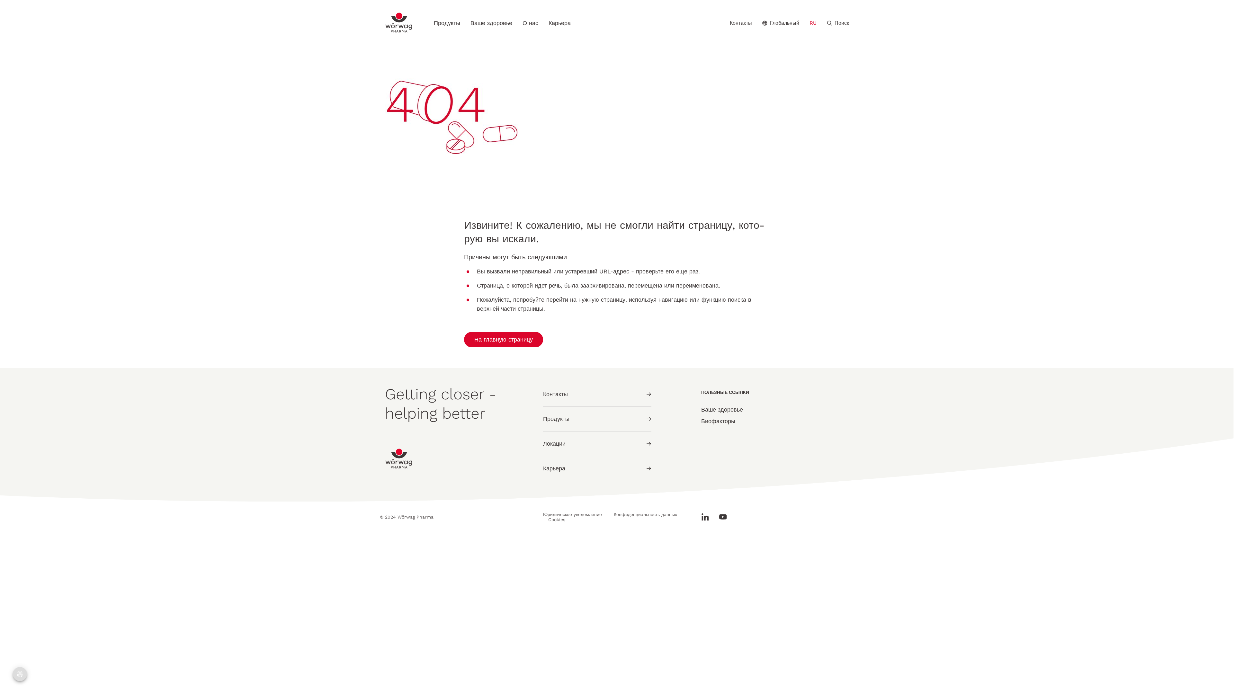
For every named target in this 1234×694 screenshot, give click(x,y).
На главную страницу (503, 339)
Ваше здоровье (491, 23)
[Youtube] (720, 517)
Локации (554, 443)
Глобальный (784, 23)
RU (813, 23)
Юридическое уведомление (572, 514)
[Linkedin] (707, 517)
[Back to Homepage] (399, 22)
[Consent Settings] (20, 674)
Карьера (560, 23)
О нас (530, 23)
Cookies (556, 519)
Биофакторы (718, 421)
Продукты (447, 23)
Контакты (741, 23)
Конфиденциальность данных (645, 514)
